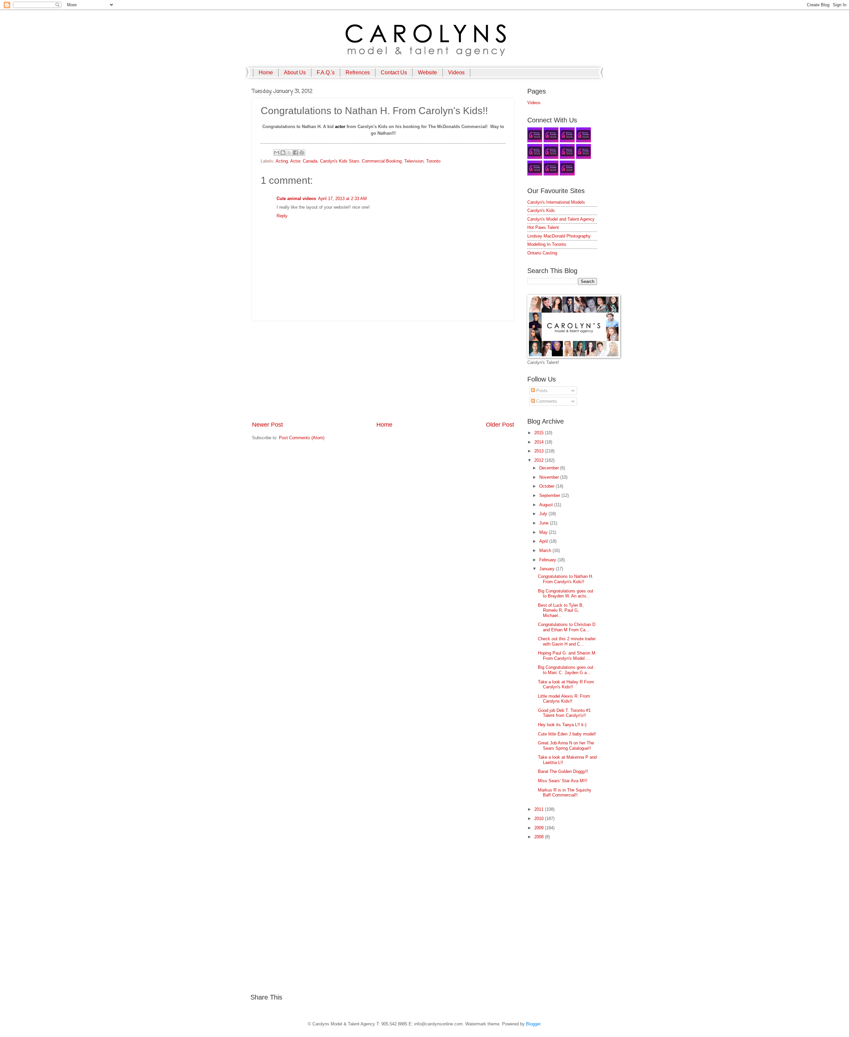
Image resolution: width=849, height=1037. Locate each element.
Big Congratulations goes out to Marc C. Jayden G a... (565, 670)
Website (427, 72)
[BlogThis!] (283, 152)
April (544, 541)
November (549, 477)
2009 (539, 827)
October (547, 486)
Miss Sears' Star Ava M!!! (562, 780)
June (544, 522)
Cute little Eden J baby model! (567, 733)
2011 (539, 809)
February (548, 559)
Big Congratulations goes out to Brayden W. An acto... (565, 593)
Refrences (358, 72)
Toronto (433, 161)
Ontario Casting (542, 252)
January (547, 568)
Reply (282, 215)
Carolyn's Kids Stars (339, 161)
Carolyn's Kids (541, 210)
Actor (295, 161)
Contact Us (394, 72)
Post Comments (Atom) (301, 437)
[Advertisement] (383, 370)
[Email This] (276, 152)
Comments (546, 401)
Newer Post (267, 424)
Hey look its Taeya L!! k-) (562, 724)
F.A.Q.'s (326, 72)
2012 (539, 460)
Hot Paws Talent (543, 227)
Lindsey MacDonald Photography (559, 236)
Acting (282, 161)
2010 (539, 818)
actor (340, 126)
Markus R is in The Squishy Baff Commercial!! (564, 792)
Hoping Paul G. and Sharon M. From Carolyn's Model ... (567, 655)
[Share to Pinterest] (301, 152)
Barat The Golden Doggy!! (563, 771)
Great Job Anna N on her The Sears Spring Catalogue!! (566, 745)
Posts (541, 390)
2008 (539, 836)
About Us (295, 72)
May (544, 532)
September (550, 495)
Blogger (533, 1023)
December (549, 467)
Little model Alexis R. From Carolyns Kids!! (564, 699)
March (546, 550)
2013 (539, 451)
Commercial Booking (382, 161)
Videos (456, 72)
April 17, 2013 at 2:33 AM (342, 198)
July (544, 513)
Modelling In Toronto (546, 244)
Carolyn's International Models (556, 202)
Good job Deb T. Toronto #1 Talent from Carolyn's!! (564, 713)
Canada (310, 161)
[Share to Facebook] (295, 152)
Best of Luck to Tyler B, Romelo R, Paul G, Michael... (561, 610)
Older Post (500, 424)
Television (414, 161)
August (546, 504)
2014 (539, 442)
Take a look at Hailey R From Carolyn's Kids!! (566, 684)
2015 (539, 432)
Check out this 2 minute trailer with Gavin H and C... (567, 641)
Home (266, 72)
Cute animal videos (296, 198)
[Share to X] (289, 152)
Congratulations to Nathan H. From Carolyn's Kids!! (565, 579)
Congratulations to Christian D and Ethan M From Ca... (566, 627)
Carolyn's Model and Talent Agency (561, 219)
